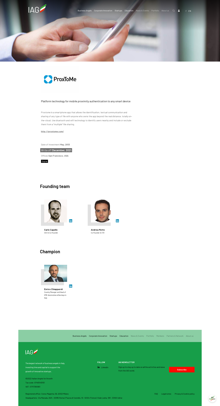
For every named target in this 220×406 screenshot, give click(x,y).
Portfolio (155, 10)
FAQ (156, 394)
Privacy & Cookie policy (185, 394)
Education (129, 10)
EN (189, 11)
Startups (118, 10)
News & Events (142, 10)
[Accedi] (212, 398)
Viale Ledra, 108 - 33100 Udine (110, 398)
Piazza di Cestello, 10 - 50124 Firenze (81, 398)
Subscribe (182, 369)
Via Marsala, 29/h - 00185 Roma (51, 398)
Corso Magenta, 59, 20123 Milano (55, 394)
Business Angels (85, 10)
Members (160, 336)
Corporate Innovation (103, 10)
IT (186, 11)
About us (165, 10)
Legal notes (166, 394)
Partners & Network (175, 336)
